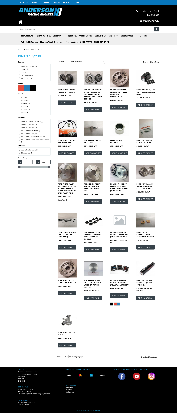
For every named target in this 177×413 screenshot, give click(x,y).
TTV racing (142, 36)
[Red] (115, 304)
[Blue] (118, 304)
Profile (21, 117)
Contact (67, 2)
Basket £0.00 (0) (150, 21)
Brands (21, 62)
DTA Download (23, 405)
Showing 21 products (151, 62)
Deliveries (70, 392)
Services (35, 2)
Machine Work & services (51, 42)
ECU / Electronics (55, 36)
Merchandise (72, 42)
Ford (27, 49)
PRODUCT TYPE (101, 42)
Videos (57, 2)
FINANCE (78, 2)
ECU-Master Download (26, 402)
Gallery (46, 2)
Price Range (23, 158)
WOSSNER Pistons (29, 42)
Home (20, 49)
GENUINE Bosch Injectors (106, 36)
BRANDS (41, 36)
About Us (24, 2)
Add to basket (66, 103)
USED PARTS (86, 42)
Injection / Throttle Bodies (80, 36)
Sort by (61, 61)
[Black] (111, 304)
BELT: (20, 146)
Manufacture (27, 36)
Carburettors (127, 36)
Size (20, 93)
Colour (21, 83)
